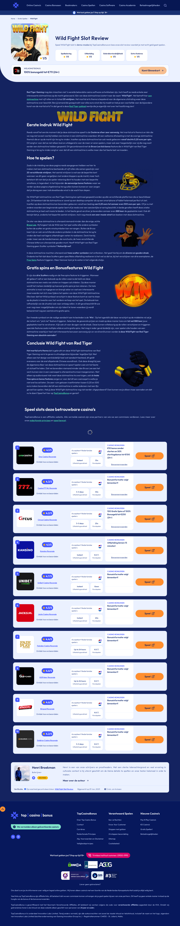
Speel (147, 455)
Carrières (81, 829)
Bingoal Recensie (47, 709)
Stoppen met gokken (117, 829)
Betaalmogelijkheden (150, 5)
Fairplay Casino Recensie (47, 646)
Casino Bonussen (53, 5)
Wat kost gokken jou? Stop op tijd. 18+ (92, 12)
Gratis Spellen (23, 19)
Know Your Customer (117, 824)
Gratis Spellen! (146, 829)
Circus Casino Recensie (47, 520)
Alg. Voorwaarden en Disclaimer (90, 839)
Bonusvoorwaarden (119, 464)
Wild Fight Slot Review (64, 789)
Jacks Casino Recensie (47, 614)
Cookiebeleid (114, 843)
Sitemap (112, 839)
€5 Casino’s (145, 824)
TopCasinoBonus (61, 393)
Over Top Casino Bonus (86, 820)
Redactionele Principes (86, 834)
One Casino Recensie (47, 457)
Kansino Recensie (47, 551)
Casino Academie (127, 5)
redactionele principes (40, 420)
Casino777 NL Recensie (47, 488)
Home (13, 19)
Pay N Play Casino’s (148, 820)
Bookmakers (71, 5)
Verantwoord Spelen (121, 813)
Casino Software (107, 5)
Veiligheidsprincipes (85, 843)
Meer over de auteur (74, 780)
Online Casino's (34, 5)
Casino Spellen (88, 5)
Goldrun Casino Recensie (47, 740)
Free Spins (32, 260)
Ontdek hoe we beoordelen (47, 462)
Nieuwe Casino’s (150, 813)
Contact (80, 824)
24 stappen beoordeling (118, 834)
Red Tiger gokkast (77, 106)
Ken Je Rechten (115, 820)
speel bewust (60, 420)
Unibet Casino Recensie (47, 583)
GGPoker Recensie (47, 677)
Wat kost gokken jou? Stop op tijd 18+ (67, 855)
